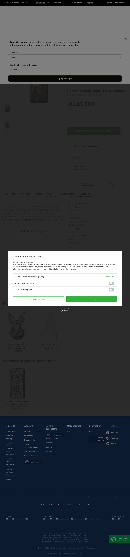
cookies (42, 264)
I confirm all (91, 299)
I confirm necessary (38, 299)
